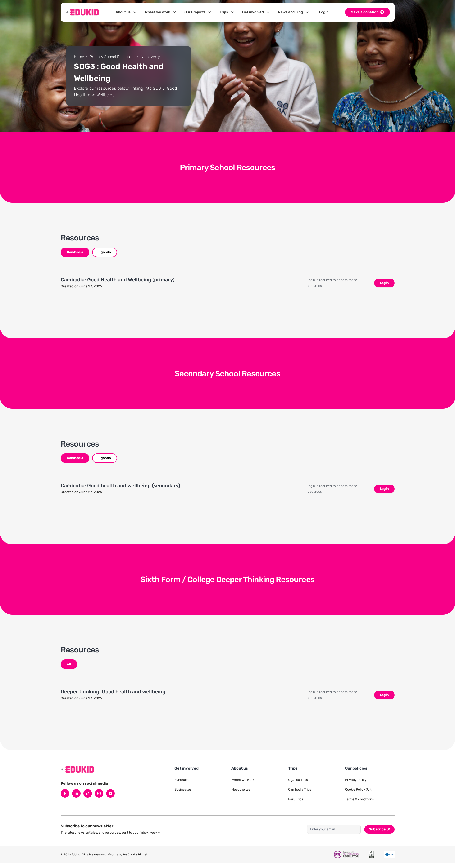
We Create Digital (135, 854)
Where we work (157, 12)
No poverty (150, 56)
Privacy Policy (356, 780)
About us (123, 12)
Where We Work (242, 780)
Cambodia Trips (299, 790)
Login (323, 12)
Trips (224, 12)
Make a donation (364, 12)
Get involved (253, 12)
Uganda (104, 252)
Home (79, 56)
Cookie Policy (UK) (359, 790)
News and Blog (290, 12)
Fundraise (181, 780)
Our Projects (194, 12)
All (69, 664)
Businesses (182, 790)
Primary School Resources (112, 56)
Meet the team (242, 790)
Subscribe (377, 829)
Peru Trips (295, 799)
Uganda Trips (298, 780)
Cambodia (75, 252)
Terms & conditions (359, 799)
